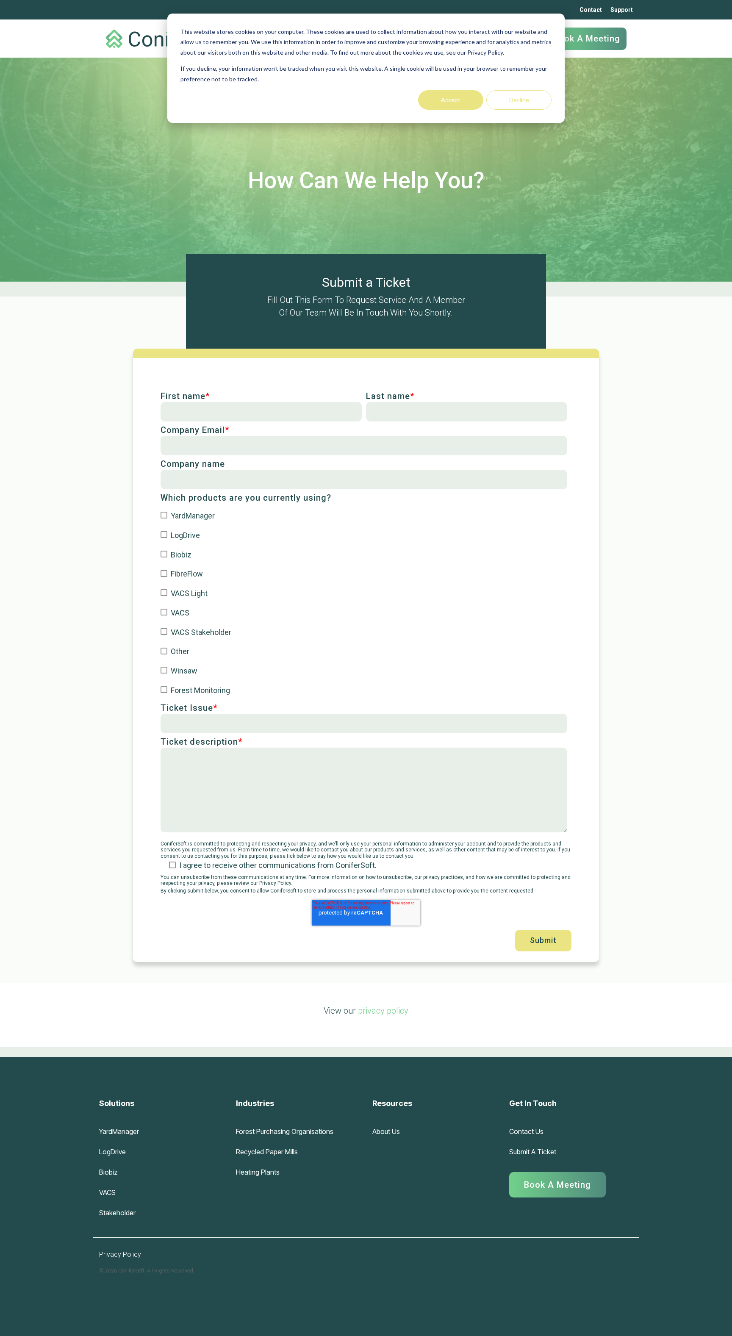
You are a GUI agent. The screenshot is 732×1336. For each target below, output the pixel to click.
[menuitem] (557, 1181)
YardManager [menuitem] (119, 1131)
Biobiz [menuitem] (108, 1172)
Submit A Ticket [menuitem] (532, 1152)
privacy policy (383, 1011)
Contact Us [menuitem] (526, 1131)
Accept (450, 99)
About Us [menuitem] (386, 1131)
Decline (519, 99)
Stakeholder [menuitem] (117, 1212)
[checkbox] (364, 602)
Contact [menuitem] (591, 9)
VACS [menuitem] (107, 1192)
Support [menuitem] (621, 9)
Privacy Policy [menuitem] (120, 1254)
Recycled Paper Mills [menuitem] (267, 1152)
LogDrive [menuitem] (112, 1152)
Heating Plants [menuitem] (258, 1172)
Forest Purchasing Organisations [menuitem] (284, 1131)
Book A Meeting (586, 38)
